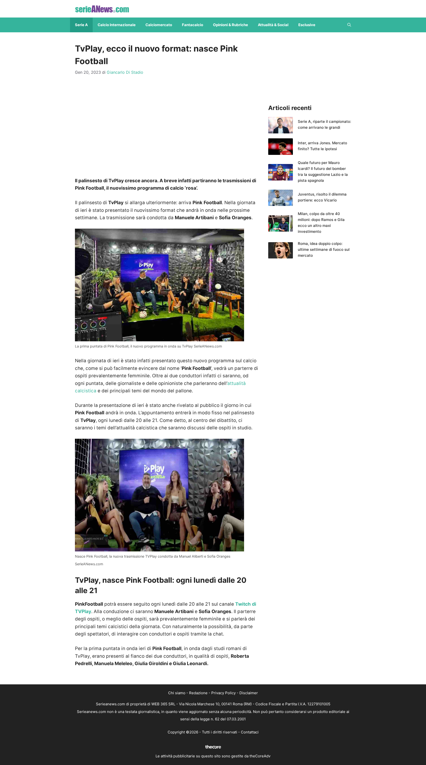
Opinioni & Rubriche (230, 24)
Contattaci (250, 732)
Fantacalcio (192, 24)
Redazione (198, 693)
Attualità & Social (273, 24)
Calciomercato (158, 24)
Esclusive (306, 24)
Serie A (81, 24)
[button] (349, 25)
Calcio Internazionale (117, 24)
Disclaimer (248, 693)
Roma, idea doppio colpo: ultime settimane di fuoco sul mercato (324, 249)
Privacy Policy (223, 693)
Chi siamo (176, 693)
